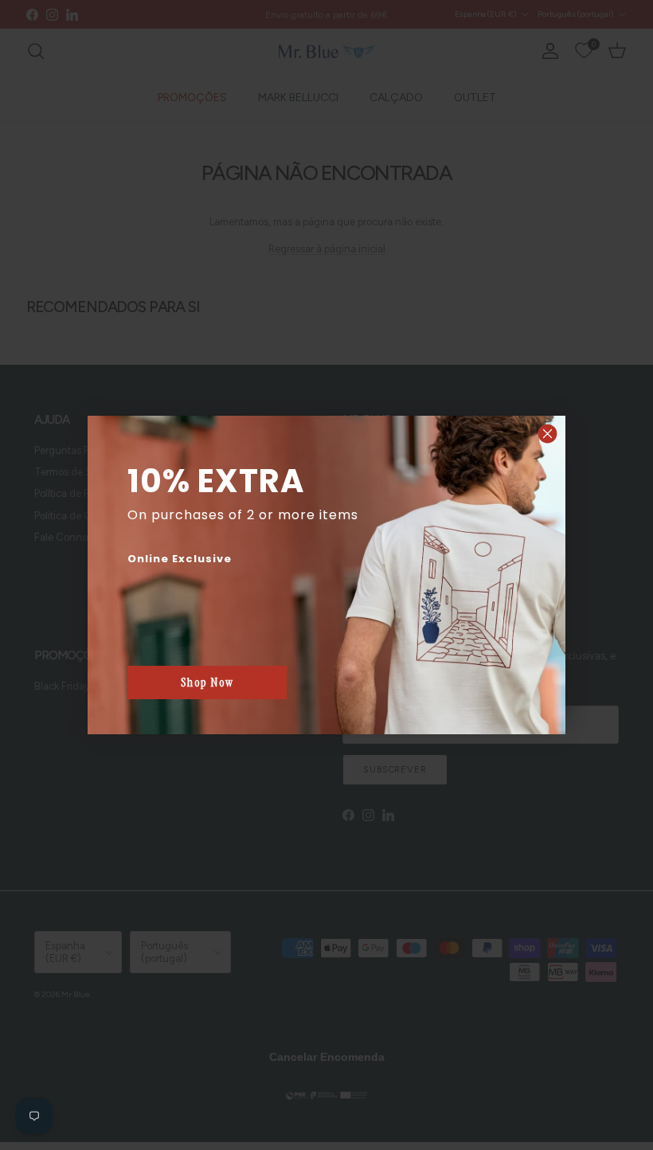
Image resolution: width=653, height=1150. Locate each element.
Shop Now (207, 682)
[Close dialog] (547, 434)
